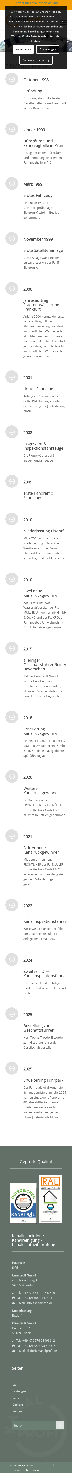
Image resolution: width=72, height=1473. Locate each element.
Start (15, 1384)
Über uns (18, 1404)
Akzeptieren (23, 49)
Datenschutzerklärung (36, 60)
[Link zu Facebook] (59, 1465)
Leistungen (19, 1391)
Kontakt (17, 1411)
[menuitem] (16, 1470)
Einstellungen (47, 49)
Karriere (17, 1398)
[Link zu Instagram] (53, 1465)
